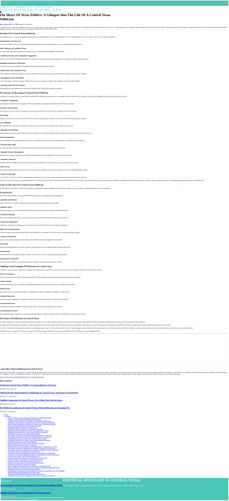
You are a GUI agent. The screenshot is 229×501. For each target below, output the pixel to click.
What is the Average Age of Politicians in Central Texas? (24, 451)
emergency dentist (177, 180)
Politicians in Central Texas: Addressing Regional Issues (24, 469)
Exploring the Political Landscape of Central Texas (22, 427)
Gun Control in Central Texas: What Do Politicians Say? (24, 456)
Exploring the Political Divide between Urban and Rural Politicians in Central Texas (31, 453)
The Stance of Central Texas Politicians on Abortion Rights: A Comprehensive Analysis (32, 446)
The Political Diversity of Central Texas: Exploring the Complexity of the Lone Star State (33, 450)
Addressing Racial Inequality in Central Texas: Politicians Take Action (28, 432)
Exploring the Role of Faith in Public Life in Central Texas (24, 461)
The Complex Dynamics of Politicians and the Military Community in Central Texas (31, 448)
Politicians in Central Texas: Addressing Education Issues (24, 434)
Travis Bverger (5, 24)
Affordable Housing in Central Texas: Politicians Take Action (25, 429)
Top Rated (7, 416)
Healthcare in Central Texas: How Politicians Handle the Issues (26, 463)
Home (6, 414)
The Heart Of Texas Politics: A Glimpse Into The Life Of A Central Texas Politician (31, 422)
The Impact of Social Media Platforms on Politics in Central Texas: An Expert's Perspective (33, 455)
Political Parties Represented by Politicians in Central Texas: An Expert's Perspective (32, 424)
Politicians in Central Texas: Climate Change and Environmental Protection (29, 440)
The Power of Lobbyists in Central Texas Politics (22, 464)
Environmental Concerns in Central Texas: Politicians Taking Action (27, 438)
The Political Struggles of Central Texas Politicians (22, 442)
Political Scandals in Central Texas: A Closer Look (22, 445)
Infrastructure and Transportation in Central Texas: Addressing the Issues (28, 430)
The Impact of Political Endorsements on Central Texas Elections (26, 474)
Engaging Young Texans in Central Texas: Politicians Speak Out (26, 443)
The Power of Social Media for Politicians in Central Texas (24, 419)
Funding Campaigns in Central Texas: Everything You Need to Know (27, 458)
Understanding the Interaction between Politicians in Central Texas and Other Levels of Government (36, 471)
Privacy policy (33, 499)
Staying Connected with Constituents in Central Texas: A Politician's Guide (29, 466)
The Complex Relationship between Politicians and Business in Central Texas (30, 435)
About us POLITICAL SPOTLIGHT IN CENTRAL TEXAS (46, 498)
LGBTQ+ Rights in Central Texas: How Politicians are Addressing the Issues (30, 418)
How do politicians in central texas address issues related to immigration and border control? (34, 467)
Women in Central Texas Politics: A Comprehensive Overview (25, 459)
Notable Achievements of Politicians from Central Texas (24, 472)
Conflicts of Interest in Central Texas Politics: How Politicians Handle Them (29, 421)
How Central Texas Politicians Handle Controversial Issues (24, 426)
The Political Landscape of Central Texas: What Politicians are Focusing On (29, 437)
